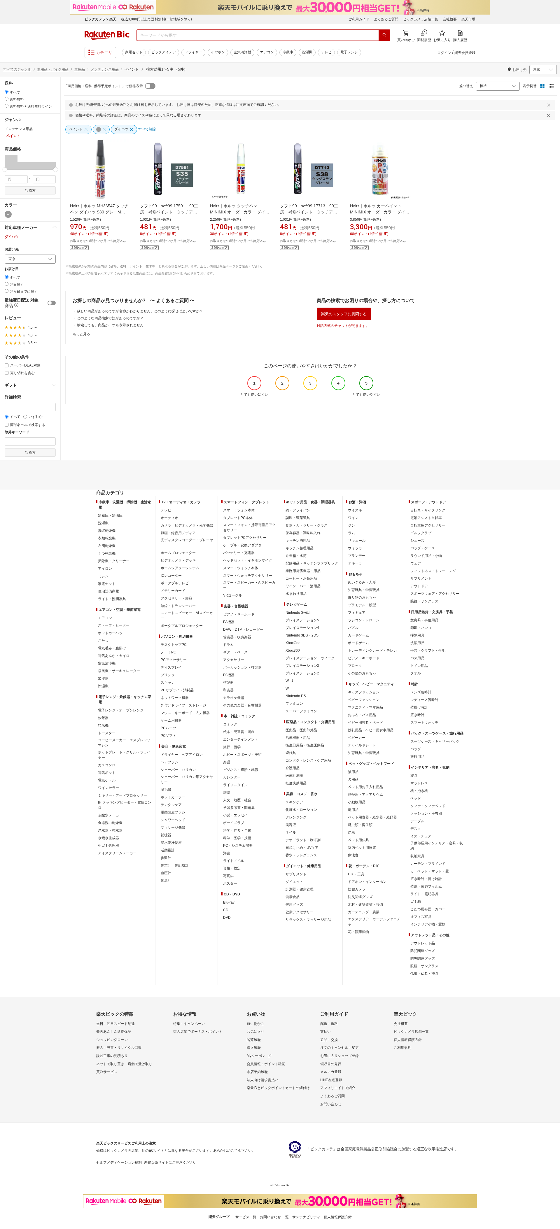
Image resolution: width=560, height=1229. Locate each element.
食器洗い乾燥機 (110, 823)
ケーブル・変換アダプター (244, 545)
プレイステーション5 (302, 620)
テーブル (417, 821)
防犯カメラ (356, 889)
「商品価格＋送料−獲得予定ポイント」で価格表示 (103, 86)
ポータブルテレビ (175, 583)
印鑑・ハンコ (420, 628)
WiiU (289, 681)
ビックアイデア (163, 52)
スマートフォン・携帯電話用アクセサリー (249, 527)
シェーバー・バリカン (178, 770)
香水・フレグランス (301, 855)
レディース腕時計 (424, 700)
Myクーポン (256, 1056)
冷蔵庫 (288, 52)
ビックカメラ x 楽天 (100, 19)
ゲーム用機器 (171, 720)
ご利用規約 (402, 1048)
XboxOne (293, 643)
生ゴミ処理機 (108, 846)
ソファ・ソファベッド (427, 806)
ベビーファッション (363, 700)
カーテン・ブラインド (427, 864)
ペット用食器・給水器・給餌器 (372, 817)
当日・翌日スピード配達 (115, 1024)
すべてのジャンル (17, 69)
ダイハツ (12, 237)
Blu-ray (229, 902)
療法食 (353, 855)
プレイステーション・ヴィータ (310, 658)
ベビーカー (356, 738)
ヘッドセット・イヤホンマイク (247, 560)
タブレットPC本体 (238, 518)
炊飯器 (103, 718)
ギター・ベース (235, 652)
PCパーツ (168, 728)
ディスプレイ (171, 667)
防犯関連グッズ (422, 951)
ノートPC (168, 652)
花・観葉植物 (358, 932)
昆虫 (351, 832)
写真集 (228, 876)
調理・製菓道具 (298, 518)
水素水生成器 (108, 838)
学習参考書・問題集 (239, 808)
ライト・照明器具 (112, 599)
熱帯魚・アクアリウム (365, 795)
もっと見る (81, 334)
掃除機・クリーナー (114, 561)
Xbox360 (293, 650)
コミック (230, 724)
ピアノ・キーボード (239, 614)
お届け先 (12, 249)
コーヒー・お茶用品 (301, 578)
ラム (351, 533)
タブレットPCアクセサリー (245, 538)
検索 (32, 190)
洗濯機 (307, 52)
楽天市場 (468, 19)
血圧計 (166, 873)
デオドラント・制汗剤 (303, 840)
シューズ (417, 541)
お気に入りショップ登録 (339, 1056)
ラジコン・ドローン (363, 620)
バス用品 (417, 658)
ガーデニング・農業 (363, 912)
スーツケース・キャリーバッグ (434, 741)
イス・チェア (420, 836)
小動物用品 (356, 802)
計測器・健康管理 (300, 889)
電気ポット (107, 773)
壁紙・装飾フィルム (426, 886)
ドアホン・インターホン (367, 882)
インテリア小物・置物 (427, 924)
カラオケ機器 (233, 698)
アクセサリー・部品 (176, 598)
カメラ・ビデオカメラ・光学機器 (187, 525)
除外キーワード (17, 432)
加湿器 (103, 678)
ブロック (355, 666)
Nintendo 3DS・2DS (302, 635)
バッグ (415, 749)
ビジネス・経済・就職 (240, 770)
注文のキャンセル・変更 (339, 1048)
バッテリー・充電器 (239, 553)
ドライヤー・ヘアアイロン (182, 755)
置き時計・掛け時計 (426, 879)
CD (225, 910)
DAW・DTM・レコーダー (243, 629)
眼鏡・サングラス (424, 601)
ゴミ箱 (415, 902)
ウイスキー (356, 510)
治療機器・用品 (298, 738)
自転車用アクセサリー (427, 525)
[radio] (6, 92)
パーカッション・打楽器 (242, 667)
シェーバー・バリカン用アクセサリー (187, 779)
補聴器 (166, 835)
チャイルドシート (362, 745)
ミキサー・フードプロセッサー (122, 795)
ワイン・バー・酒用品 (303, 586)
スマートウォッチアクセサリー (247, 576)
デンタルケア (171, 805)
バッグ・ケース (422, 548)
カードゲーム (358, 635)
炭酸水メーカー (110, 815)
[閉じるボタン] (549, 105)
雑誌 (226, 792)
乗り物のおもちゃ (362, 597)
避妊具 (291, 753)
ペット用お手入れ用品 (365, 787)
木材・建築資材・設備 (365, 904)
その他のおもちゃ (362, 673)
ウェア (415, 563)
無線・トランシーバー (178, 606)
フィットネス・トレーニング (433, 571)
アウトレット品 (422, 943)
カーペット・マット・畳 (429, 871)
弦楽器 (228, 683)
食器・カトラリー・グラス (307, 525)
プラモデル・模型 (362, 605)
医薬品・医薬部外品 (301, 730)
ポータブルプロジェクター (182, 626)
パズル (353, 628)
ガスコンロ (107, 765)
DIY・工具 (356, 874)
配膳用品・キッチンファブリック (312, 563)
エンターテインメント (240, 739)
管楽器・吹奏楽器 (237, 637)
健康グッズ (294, 904)
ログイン (444, 53)
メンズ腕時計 (420, 692)
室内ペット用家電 (362, 848)
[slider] (5, 169)
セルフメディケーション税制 (119, 1162)
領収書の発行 (330, 1064)
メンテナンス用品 (105, 69)
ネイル (291, 832)
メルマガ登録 (330, 1072)
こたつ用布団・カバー (427, 909)
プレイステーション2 (302, 673)
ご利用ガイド (358, 19)
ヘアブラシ (169, 762)
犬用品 (353, 779)
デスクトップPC (174, 645)
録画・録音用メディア (178, 533)
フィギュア (356, 613)
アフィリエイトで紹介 (337, 1088)
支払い (325, 1032)
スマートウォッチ (424, 722)
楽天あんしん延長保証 (113, 1032)
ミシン (103, 576)
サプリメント (296, 874)
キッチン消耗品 (298, 541)
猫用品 (353, 772)
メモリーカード (173, 591)
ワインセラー (108, 788)
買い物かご (255, 1024)
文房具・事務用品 (424, 620)
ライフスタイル (235, 785)
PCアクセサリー (174, 660)
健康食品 (293, 897)
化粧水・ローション (301, 810)
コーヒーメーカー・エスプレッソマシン (124, 742)
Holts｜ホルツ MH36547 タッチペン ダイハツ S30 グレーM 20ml (99, 212)
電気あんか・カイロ (114, 656)
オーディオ (169, 518)
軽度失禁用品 (296, 783)
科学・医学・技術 (237, 838)
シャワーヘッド (173, 820)
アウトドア (419, 586)
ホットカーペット (112, 633)
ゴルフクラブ (420, 533)
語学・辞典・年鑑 (237, 830)
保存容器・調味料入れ (303, 533)
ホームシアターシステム (180, 568)
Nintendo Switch (299, 613)
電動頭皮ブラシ (173, 812)
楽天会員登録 (464, 53)
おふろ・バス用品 (362, 715)
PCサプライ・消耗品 (177, 690)
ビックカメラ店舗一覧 (420, 19)
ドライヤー (193, 52)
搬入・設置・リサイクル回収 (119, 1048)
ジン (351, 525)
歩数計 (166, 858)
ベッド (415, 798)
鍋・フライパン (298, 510)
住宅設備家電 (108, 591)
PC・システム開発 (238, 846)
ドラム (228, 645)
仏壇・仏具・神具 (424, 974)
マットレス (419, 783)
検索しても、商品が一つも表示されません (110, 325)
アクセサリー (233, 660)
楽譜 (226, 762)
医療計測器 (294, 776)
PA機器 (229, 622)
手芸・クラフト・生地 (427, 650)
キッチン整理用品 (300, 548)
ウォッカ (355, 548)
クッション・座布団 (426, 813)
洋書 (226, 853)
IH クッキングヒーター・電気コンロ (124, 805)
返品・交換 (329, 1040)
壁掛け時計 (419, 707)
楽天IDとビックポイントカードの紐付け (278, 1088)
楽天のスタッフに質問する (344, 314)
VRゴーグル (232, 595)
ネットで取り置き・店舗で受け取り (124, 1064)
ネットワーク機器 (175, 698)
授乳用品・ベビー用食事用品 (370, 730)
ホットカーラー (173, 797)
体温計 (166, 881)
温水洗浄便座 (171, 843)
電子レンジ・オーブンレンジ (121, 710)
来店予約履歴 (257, 1072)
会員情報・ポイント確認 (266, 1064)
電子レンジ (349, 52)
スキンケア (294, 802)
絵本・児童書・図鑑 (239, 732)
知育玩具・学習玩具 (363, 590)
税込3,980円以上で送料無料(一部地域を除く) (156, 19)
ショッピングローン (112, 1040)
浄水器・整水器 (110, 830)
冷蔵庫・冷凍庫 (110, 515)
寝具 (413, 776)
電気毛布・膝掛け (112, 648)
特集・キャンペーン (189, 1024)
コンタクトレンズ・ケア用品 (308, 760)
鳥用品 (353, 810)
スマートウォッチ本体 (240, 568)
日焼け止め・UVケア (302, 848)
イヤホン (218, 52)
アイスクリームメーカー (117, 853)
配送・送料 (329, 1024)
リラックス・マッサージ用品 (308, 920)
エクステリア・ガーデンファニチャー (374, 921)
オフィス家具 (420, 917)
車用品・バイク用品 (53, 69)
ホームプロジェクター (178, 553)
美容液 (291, 825)
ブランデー (356, 556)
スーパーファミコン (301, 711)
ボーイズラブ (233, 823)
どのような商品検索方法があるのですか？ (110, 318)
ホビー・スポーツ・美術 (242, 755)
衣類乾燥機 (107, 538)
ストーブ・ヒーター (114, 625)
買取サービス (106, 1072)
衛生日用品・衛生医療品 (305, 745)
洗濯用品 (417, 643)
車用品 (79, 69)
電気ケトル (107, 780)
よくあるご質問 (386, 19)
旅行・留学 (232, 747)
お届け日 (12, 269)
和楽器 (228, 690)
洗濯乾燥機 (107, 531)
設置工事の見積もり (112, 1056)
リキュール (356, 541)
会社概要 (450, 19)
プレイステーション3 (302, 666)
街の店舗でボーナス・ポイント (197, 1032)
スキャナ (168, 683)
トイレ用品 (419, 666)
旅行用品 (417, 757)
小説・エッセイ (235, 815)
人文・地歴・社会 (237, 800)
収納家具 (417, 856)
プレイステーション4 (302, 628)
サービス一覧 (245, 1217)
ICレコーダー (171, 576)
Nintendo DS (296, 696)
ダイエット (294, 882)
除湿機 (103, 686)
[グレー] (8, 214)
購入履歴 (254, 1048)
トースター (107, 733)
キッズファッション (363, 692)
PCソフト (168, 736)
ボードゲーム (358, 643)
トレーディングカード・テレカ (372, 650)
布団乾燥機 (107, 546)
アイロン (105, 569)
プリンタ (168, 675)
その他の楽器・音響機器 (242, 705)
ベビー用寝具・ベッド (365, 722)
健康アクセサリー (300, 912)
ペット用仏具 (358, 840)
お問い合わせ (330, 1104)
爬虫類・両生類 (360, 825)
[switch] (52, 303)
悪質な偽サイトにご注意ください (170, 1162)
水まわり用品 (296, 594)
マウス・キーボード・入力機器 (185, 713)
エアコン (267, 52)
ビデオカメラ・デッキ (178, 560)
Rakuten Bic (107, 35)
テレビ (326, 52)
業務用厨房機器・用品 (303, 571)
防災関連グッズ (360, 897)
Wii (288, 688)
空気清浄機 (242, 52)
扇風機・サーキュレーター (119, 671)
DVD (227, 918)
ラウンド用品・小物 (426, 556)
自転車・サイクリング (427, 510)
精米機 (103, 725)
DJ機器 (229, 675)
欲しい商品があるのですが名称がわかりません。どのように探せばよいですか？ (140, 311)
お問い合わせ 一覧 (274, 1217)
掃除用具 (417, 635)
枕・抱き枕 (419, 791)
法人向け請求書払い (262, 1080)
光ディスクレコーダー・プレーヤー (187, 542)
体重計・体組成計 (175, 865)
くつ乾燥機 (107, 553)
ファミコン (294, 704)
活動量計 (168, 850)
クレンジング (296, 817)
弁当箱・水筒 (296, 556)
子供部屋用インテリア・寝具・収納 (436, 846)
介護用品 (293, 768)
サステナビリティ (306, 1217)
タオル (415, 673)
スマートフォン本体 (239, 510)
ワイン (353, 518)
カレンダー (232, 777)
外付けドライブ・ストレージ (183, 705)
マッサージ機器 (173, 827)
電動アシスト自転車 (426, 518)
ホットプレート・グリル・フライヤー (124, 755)
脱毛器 (166, 790)
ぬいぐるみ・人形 (362, 582)
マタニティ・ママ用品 (365, 707)
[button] (11, 162)
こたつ (103, 641)
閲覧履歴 (254, 1040)
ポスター (230, 883)
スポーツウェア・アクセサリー (434, 594)
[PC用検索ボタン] (384, 35)
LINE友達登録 (331, 1080)
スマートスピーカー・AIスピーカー (187, 615)
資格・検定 (232, 868)
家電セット (134, 52)
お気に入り (255, 1032)
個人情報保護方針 (408, 1040)
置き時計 (417, 715)
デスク (415, 829)
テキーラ (355, 563)
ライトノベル (233, 861)
